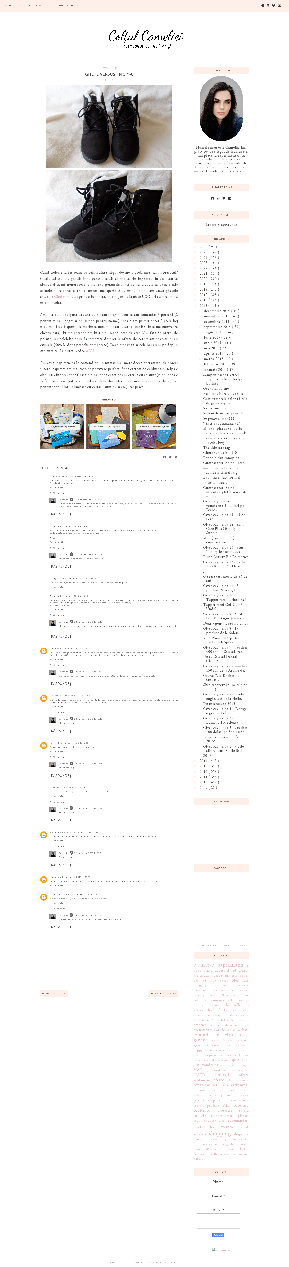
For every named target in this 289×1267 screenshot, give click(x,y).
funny (244, 1035)
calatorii (222, 985)
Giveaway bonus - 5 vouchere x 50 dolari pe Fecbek (223, 505)
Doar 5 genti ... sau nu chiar (225, 623)
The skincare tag (216, 447)
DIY (197, 1020)
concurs (217, 1000)
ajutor (244, 970)
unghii (215, 1149)
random (216, 1116)
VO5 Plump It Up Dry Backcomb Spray (221, 640)
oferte (218, 1079)
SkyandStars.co (169, 1262)
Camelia (63, 499)
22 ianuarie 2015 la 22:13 (76, 877)
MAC (198, 1069)
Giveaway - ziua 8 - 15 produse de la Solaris (221, 630)
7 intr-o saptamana (218, 964)
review (226, 1126)
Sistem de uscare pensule (223, 413)
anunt (244, 975)
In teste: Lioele (215, 482)
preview (243, 1095)
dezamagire (239, 1015)
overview (202, 1084)
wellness (216, 1154)
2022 (204, 268)
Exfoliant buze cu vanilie (223, 393)
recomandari (238, 1120)
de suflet (234, 1004)
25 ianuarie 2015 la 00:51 (84, 894)
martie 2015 (214, 358)
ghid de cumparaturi (230, 1040)
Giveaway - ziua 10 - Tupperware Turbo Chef (224, 597)
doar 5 (208, 1020)
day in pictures (208, 1005)
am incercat (213, 975)
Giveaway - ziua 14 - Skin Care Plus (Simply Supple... (223, 528)
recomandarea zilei (210, 1120)
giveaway (202, 1044)
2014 (204, 760)
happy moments (205, 1050)
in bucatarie (228, 1055)
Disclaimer (68, 6)
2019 (204, 284)
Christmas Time (235, 995)
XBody (198, 1159)
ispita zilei (239, 1060)
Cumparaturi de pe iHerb (224, 463)
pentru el (229, 1090)
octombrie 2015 (217, 321)
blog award (219, 980)
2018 (204, 289)
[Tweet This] (170, 457)
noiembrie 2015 (217, 316)
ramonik (55, 743)
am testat (232, 975)
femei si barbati (235, 1029)
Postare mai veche (163, 993)
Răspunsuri (59, 493)
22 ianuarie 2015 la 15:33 (88, 719)
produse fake (218, 1105)
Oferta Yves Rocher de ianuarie (221, 677)
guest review (238, 1045)
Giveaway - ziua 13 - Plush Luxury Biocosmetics (224, 549)
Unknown (55, 648)
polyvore (209, 1095)
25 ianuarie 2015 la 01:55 (88, 915)
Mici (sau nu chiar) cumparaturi (218, 540)
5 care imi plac (215, 408)
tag (225, 1144)
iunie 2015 (213, 342)
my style (229, 1070)
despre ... (221, 1015)
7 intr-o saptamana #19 (221, 423)
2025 (204, 252)
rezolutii (243, 1127)
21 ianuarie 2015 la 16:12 (76, 648)
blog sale (240, 980)
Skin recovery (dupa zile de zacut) (225, 686)
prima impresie (209, 1100)
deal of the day (221, 1010)
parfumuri (239, 1084)
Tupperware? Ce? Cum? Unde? (222, 606)
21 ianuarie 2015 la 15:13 (82, 578)
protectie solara (233, 1110)
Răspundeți (56, 487)
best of (200, 980)
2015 (204, 305)
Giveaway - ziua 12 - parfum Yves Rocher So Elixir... (226, 564)
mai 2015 (212, 348)
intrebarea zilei (205, 1060)
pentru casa (215, 1090)
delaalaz (244, 1010)
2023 (204, 262)
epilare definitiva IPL (230, 1025)
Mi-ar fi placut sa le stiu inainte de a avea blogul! (224, 430)
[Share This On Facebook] (165, 457)
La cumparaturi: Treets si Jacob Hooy (223, 440)
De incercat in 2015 (219, 703)
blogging (200, 985)
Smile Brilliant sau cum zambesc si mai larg (222, 470)
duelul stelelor (227, 1020)
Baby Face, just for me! (221, 477)
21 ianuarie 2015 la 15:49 (74, 596)
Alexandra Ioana (59, 832)
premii (227, 1094)
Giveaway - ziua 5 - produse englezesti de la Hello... (225, 696)
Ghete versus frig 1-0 (220, 452)
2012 (204, 771)
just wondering (206, 1064)
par (215, 1084)
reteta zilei (204, 1127)
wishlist (243, 1154)
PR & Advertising (40, 6)
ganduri (201, 1039)
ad (234, 971)
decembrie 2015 (217, 311)
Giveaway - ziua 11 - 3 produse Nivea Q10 (220, 587)
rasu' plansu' (238, 1116)
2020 (204, 278)
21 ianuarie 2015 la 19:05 (75, 743)
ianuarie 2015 (215, 369)
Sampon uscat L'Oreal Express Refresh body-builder (222, 379)
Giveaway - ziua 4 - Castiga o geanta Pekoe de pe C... (225, 710)
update (228, 1149)
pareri (223, 1085)
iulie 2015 (212, 337)
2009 (204, 787)
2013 (204, 766)
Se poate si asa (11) (218, 418)
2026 (204, 247)
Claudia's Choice (59, 894)
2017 (204, 294)
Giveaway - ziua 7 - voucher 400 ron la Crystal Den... (225, 649)
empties (200, 1024)
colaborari (201, 1000)
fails (217, 1030)
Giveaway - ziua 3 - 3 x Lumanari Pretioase (221, 720)
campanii (243, 985)
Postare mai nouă (54, 993)
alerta (198, 975)
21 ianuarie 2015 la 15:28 (88, 554)
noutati (222, 1074)
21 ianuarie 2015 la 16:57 (76, 695)
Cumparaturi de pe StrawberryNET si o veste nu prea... (225, 491)
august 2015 (214, 332)
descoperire (203, 1015)
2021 (204, 273)
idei (239, 1050)
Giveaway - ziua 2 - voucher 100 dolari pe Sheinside (225, 729)
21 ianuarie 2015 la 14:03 (82, 476)
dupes (244, 1020)
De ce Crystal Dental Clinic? (220, 658)
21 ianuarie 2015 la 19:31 (74, 787)
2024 (204, 257)
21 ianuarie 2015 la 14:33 (88, 499)
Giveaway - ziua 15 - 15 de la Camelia (224, 517)
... (204, 571)
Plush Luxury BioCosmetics (225, 556)
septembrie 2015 (218, 326)
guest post (219, 1045)
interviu (244, 1055)
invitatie (223, 1060)
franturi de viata (214, 1034)
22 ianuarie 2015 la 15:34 (88, 808)
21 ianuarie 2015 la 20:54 (84, 832)
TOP (205, 1149)
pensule (200, 1090)
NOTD (199, 1074)
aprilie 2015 (214, 353)
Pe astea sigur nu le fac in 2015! (224, 739)
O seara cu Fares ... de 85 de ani (225, 578)
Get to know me (216, 388)
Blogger (239, 945)
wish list (230, 1154)
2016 (204, 300)
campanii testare (209, 990)
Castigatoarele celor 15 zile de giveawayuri (225, 400)
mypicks (243, 1070)
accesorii (222, 970)
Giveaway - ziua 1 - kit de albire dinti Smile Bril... (223, 748)
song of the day (231, 1139)
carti (232, 990)
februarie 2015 (216, 364)
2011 (204, 777)
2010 (204, 782)
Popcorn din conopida (221, 457)
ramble (200, 1115)
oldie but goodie (237, 1080)
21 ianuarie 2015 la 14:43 (74, 526)
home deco (226, 1050)
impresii (211, 1055)
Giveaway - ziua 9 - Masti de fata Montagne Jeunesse (226, 616)
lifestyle (244, 1065)
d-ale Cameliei (238, 1000)
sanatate (200, 1134)
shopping (109, 67)
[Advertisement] (223, 910)
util (238, 1149)
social (214, 1139)
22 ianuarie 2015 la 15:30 (88, 622)
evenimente (203, 1029)
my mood (212, 1070)
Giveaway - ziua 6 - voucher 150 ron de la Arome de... (225, 668)
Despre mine (13, 6)
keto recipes (229, 1065)
